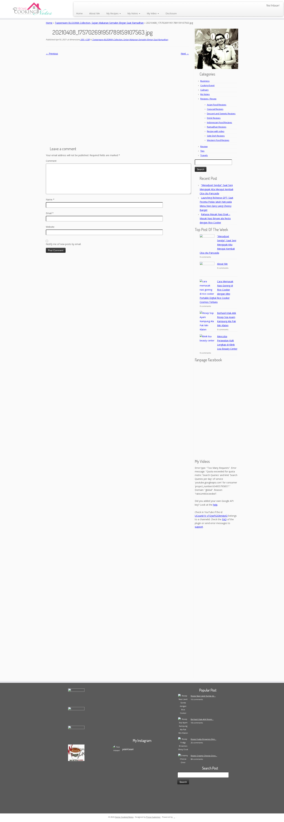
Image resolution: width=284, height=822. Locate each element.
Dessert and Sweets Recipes (221, 113)
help (215, 504)
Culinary (204, 89)
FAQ (224, 519)
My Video (152, 13)
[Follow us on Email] (83, 6)
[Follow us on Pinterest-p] (109, 6)
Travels (204, 155)
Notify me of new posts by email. (63, 244)
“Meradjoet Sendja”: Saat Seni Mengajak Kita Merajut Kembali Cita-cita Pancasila (216, 189)
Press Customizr (153, 817)
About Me (94, 13)
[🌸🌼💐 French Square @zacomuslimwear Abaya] (134, 769)
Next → (185, 53)
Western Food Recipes (218, 140)
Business (205, 80)
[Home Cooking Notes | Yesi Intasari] (33, 9)
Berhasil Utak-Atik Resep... (202, 719)
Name (50, 199)
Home (79, 13)
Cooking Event (207, 85)
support (199, 526)
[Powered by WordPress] (174, 816)
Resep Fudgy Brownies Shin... (203, 739)
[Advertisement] (216, 628)
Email (50, 213)
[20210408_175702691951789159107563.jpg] (117, 99)
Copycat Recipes (215, 109)
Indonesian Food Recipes (219, 122)
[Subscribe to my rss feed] (78, 6)
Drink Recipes (214, 117)
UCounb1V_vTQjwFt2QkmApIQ (211, 515)
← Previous (52, 53)
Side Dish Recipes (216, 135)
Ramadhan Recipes (216, 126)
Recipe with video (215, 131)
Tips (202, 150)
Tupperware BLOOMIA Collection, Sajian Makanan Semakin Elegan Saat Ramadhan (99, 22)
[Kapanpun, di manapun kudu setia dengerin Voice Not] (119, 776)
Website (50, 226)
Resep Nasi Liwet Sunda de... (203, 696)
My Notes (133, 13)
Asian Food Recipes (216, 104)
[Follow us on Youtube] (105, 6)
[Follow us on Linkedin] (114, 6)
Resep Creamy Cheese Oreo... (204, 755)
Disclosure (171, 13)
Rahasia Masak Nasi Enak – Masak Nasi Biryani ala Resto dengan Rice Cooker (215, 218)
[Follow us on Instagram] (100, 6)
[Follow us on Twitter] (91, 6)
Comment (51, 160)
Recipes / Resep (208, 98)
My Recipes (112, 13)
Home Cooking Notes (124, 817)
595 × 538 (85, 39)
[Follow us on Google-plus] (96, 6)
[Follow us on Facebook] (87, 6)
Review (204, 146)
